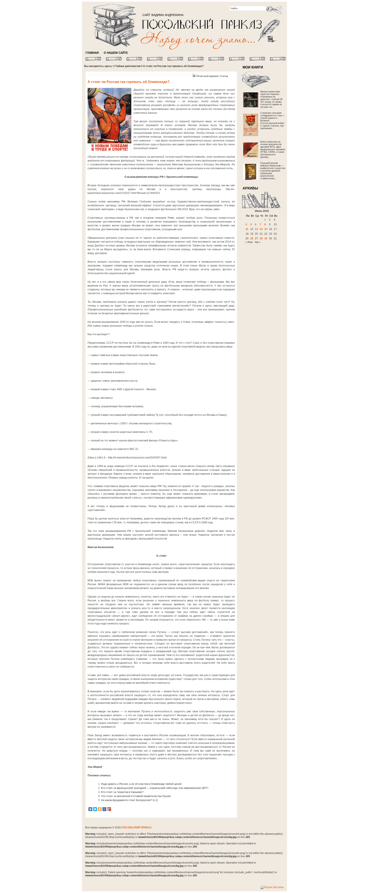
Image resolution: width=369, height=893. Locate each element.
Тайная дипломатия (128, 66)
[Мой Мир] (104, 809)
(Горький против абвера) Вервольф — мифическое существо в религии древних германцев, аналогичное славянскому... (272, 171)
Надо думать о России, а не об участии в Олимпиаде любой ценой (141, 783)
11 (247, 229)
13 (256, 229)
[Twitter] (95, 809)
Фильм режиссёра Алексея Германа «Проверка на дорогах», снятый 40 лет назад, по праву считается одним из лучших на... (271, 99)
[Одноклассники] (100, 809)
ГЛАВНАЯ (92, 52)
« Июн (249, 242)
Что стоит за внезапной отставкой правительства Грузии (136, 796)
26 (251, 238)
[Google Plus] (109, 809)
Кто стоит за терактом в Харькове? (122, 792)
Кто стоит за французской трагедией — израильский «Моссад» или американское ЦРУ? (154, 788)
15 (265, 229)
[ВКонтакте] (90, 809)
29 (265, 238)
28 (261, 238)
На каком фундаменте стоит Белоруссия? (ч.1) (129, 800)
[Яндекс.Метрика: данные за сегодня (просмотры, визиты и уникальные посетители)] (272, 887)
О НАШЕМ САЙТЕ (116, 52)
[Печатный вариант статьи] (194, 76)
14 (261, 229)
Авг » (258, 242)
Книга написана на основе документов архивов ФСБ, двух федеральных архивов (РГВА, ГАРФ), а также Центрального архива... (272, 149)
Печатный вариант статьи (212, 76)
